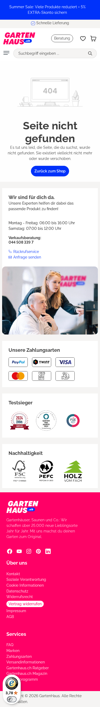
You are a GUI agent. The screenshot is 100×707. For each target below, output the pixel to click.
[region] (50, 10)
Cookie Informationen (25, 585)
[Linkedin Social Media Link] (48, 551)
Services (16, 634)
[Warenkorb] (93, 38)
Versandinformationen (25, 662)
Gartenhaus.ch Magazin (26, 673)
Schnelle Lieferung (52, 24)
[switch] (12, 699)
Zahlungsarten (19, 656)
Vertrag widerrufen (25, 604)
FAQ (9, 645)
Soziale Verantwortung (26, 579)
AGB (10, 617)
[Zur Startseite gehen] (19, 38)
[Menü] (6, 53)
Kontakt (13, 574)
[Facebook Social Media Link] (9, 551)
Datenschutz (17, 591)
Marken (12, 651)
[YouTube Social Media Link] (19, 551)
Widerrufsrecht (19, 597)
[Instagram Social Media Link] (29, 551)
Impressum (16, 611)
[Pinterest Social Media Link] (38, 551)
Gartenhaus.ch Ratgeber (27, 668)
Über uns (16, 563)
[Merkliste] (82, 38)
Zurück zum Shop (50, 171)
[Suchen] (91, 53)
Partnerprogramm (22, 679)
